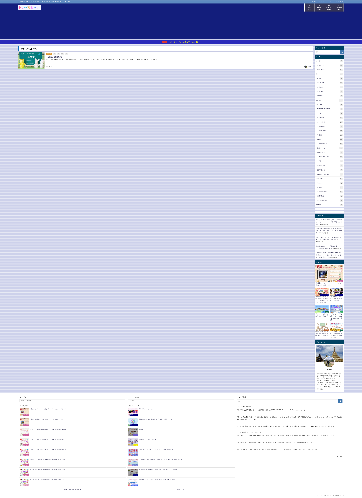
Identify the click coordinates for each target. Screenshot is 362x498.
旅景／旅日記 (329, 69)
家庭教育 (329, 96)
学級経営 (329, 135)
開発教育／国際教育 (329, 174)
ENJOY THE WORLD (329, 109)
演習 (62, 53)
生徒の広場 (329, 178)
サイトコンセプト (323, 1)
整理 (58, 53)
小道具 (329, 139)
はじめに (314, 1)
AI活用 (329, 78)
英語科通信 (329, 196)
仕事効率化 (329, 87)
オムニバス (329, 83)
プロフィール (329, 65)
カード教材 (329, 117)
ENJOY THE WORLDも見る (71, 489)
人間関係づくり (329, 130)
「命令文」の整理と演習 (54, 57)
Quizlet (329, 183)
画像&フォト (329, 152)
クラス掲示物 (329, 126)
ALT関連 (329, 104)
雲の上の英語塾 (329, 200)
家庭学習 (329, 187)
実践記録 (329, 91)
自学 (66, 53)
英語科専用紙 (329, 165)
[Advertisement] (181, 25)
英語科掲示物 (329, 170)
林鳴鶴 (309, 66)
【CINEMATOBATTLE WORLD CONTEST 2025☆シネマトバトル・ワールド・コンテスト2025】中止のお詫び (328, 255)
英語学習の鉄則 (329, 191)
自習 (54, 53)
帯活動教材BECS (329, 143)
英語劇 (329, 161)
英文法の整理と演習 (329, 157)
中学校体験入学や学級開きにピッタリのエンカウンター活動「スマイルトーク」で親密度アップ (329, 231)
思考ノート (329, 74)
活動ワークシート (329, 148)
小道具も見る (180, 489)
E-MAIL (341, 1)
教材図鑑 (329, 100)
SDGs (329, 113)
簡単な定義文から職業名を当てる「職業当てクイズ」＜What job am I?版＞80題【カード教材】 (329, 222)
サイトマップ (333, 1)
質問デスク (329, 205)
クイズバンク (329, 122)
